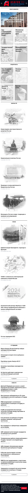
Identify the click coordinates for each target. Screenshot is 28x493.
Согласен (24, 488)
